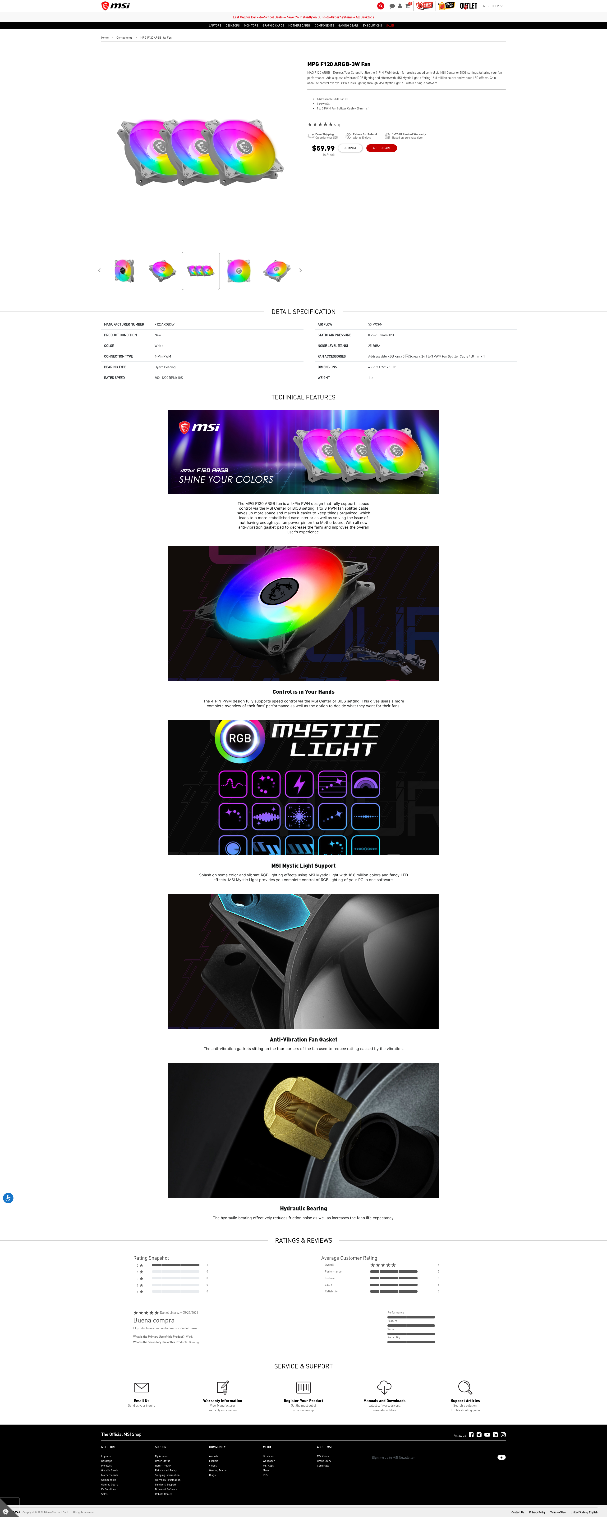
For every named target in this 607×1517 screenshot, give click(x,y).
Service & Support (165, 1484)
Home (105, 37)
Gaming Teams (217, 1470)
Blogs (212, 1475)
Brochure (268, 1456)
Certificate (323, 1465)
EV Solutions (108, 1489)
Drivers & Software (166, 1489)
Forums (213, 1461)
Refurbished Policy (166, 1470)
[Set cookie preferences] (9, 1507)
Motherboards (109, 1475)
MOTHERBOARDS (299, 25)
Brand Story (324, 1461)
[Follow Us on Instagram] (503, 1435)
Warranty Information (167, 1479)
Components (124, 37)
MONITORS (251, 25)
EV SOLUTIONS (372, 25)
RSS (265, 1475)
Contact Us (517, 1512)
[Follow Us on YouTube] (487, 1435)
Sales (104, 1494)
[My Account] (399, 5)
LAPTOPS (215, 25)
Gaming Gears (109, 1484)
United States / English (584, 1512)
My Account (161, 1456)
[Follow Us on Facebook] (471, 1435)
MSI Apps (268, 1465)
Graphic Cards (109, 1470)
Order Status (162, 1461)
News (266, 1470)
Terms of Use (558, 1512)
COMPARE (350, 148)
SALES (390, 25)
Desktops (106, 1461)
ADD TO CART (382, 148)
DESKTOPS (232, 25)
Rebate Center (163, 1494)
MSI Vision (323, 1456)
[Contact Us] (391, 5)
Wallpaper (269, 1461)
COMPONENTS (324, 25)
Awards (213, 1456)
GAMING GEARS (348, 25)
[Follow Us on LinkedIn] (495, 1435)
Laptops (105, 1456)
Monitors (106, 1465)
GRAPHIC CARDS (273, 25)
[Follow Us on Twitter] (479, 1435)
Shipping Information (167, 1475)
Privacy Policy (537, 1512)
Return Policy (163, 1465)
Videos (213, 1465)
